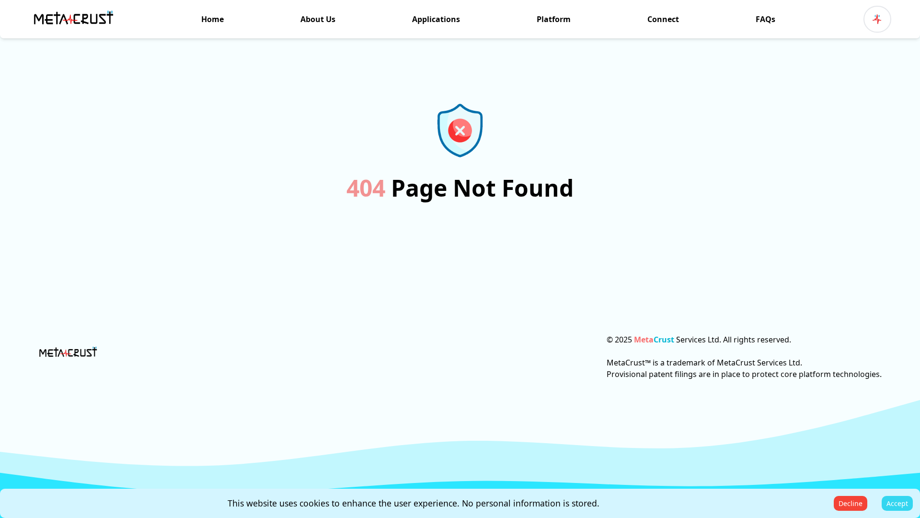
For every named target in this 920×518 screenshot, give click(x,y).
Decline (850, 503)
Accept (897, 503)
